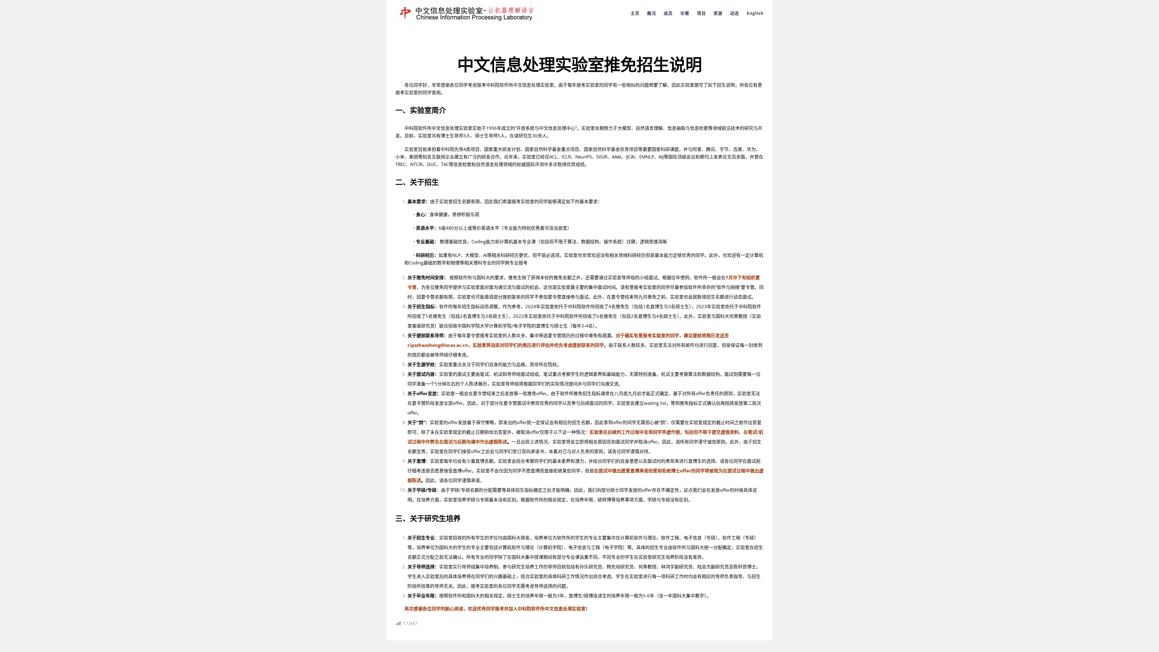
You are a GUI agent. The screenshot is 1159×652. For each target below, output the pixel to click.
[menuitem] (639, 12)
